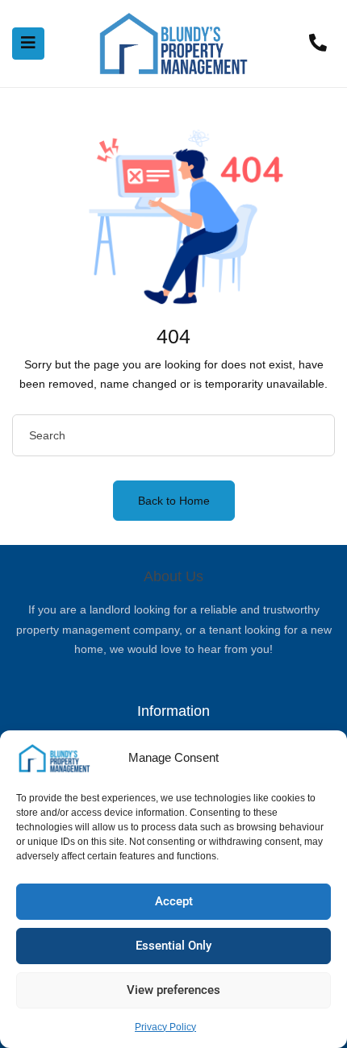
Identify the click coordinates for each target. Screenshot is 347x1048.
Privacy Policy (165, 1027)
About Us (173, 576)
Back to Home (174, 500)
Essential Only (173, 945)
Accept (174, 901)
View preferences (173, 990)
